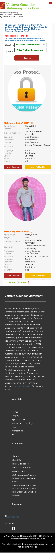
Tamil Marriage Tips (21, 463)
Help (14, 434)
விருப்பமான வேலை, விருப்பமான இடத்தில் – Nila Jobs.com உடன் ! (24, 478)
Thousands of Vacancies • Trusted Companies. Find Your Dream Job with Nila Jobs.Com (24, 490)
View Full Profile (38, 167)
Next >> (24, 282)
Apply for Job (18, 419)
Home (15, 412)
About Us (16, 460)
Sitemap (16, 456)
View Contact (13, 167)
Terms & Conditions (21, 467)
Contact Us (17, 430)
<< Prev (12, 282)
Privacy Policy (18, 471)
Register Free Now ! (22, 386)
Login (14, 427)
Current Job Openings (22, 423)
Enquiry (15, 415)
